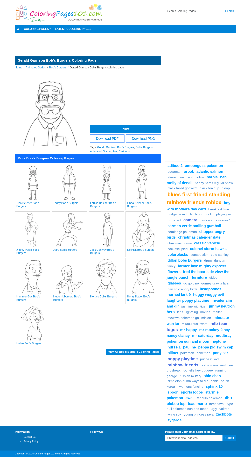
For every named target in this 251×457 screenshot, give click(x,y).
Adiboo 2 (175, 165)
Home (18, 67)
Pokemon (187, 353)
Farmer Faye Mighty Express (202, 266)
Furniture (199, 277)
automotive (196, 177)
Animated (96, 151)
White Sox (174, 414)
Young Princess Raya (199, 414)
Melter (217, 312)
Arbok (189, 171)
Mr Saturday (202, 335)
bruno (199, 214)
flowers (174, 272)
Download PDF (107, 138)
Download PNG (143, 138)
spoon (173, 392)
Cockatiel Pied (178, 249)
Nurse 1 (174, 347)
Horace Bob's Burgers (103, 296)
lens (180, 312)
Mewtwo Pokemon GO (183, 318)
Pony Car (220, 353)
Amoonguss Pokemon (204, 165)
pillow (173, 353)
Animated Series (36, 67)
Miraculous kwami (195, 324)
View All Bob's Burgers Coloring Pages (133, 351)
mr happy (188, 330)
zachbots (224, 414)
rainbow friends (183, 365)
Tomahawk (216, 404)
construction (199, 254)
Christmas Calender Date (199, 237)
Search (229, 11)
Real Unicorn (209, 365)
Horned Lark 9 (179, 294)
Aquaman (175, 171)
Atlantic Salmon (209, 171)
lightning (192, 312)
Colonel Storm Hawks (208, 249)
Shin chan (212, 376)
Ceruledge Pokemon (182, 232)
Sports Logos (192, 392)
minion (206, 318)
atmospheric (177, 177)
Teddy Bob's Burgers (65, 203)
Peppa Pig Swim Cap (215, 347)
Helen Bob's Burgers (28, 343)
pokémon (203, 353)
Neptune (219, 341)
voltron (224, 409)
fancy (172, 266)
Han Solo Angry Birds (182, 289)
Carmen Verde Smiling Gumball (194, 226)
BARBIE (212, 177)
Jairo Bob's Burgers (65, 249)
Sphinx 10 (214, 386)
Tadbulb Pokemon (209, 398)
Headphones (210, 289)
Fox (115, 151)
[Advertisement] (125, 44)
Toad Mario (197, 404)
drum (208, 260)
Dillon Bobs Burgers (185, 260)
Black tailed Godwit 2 (182, 188)
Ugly (214, 409)
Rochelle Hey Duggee (198, 370)
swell (189, 398)
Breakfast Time (218, 209)
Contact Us (30, 436)
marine (205, 312)
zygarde (175, 420)
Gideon (214, 277)
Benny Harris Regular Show (214, 183)
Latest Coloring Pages (73, 28)
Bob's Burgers (57, 67)
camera (190, 220)
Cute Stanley (220, 254)
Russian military (190, 376)
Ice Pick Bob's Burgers (140, 249)
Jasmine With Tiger (194, 306)
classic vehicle (207, 243)
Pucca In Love (210, 359)
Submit (229, 438)
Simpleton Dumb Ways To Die (188, 381)
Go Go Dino (191, 283)
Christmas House (180, 243)
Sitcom (107, 151)
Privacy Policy (31, 441)
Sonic (215, 381)
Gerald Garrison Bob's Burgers (115, 147)
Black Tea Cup (209, 188)
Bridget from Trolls (180, 214)
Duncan (219, 260)
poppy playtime (183, 358)
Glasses (174, 283)
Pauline (189, 347)
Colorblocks (178, 254)
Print (125, 129)
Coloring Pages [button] (36, 28)
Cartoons (124, 151)
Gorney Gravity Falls (215, 283)
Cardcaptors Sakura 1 (215, 220)
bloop (226, 188)
